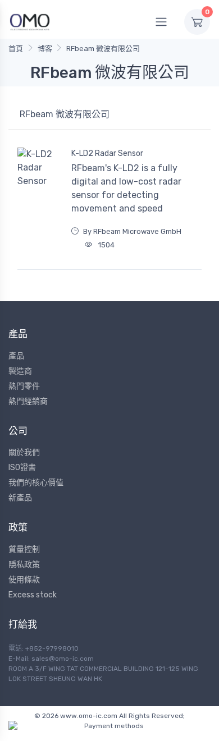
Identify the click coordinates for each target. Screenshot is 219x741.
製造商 (20, 371)
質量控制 (24, 549)
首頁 (15, 48)
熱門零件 (24, 386)
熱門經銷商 (28, 401)
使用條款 (24, 579)
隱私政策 (24, 564)
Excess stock (32, 595)
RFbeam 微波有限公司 (103, 48)
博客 (45, 48)
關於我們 (24, 452)
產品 (16, 356)
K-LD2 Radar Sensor (107, 153)
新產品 (20, 498)
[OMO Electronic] (30, 21)
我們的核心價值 (35, 482)
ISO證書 (22, 467)
